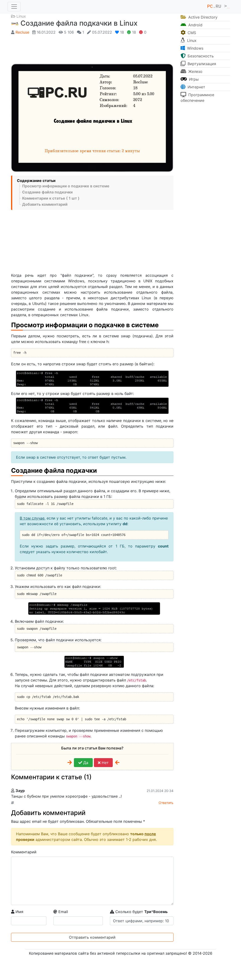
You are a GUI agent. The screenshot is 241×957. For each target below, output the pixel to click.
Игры (193, 79)
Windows (194, 48)
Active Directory (202, 17)
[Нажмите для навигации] (14, 6)
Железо (194, 71)
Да (85, 762)
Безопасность (200, 56)
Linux (21, 16)
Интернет (195, 87)
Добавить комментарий (45, 204)
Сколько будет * (141, 911)
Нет (104, 762)
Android (194, 25)
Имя (18, 911)
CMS (191, 32)
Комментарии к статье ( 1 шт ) (51, 198)
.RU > (218, 6)
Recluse (22, 32)
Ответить (166, 803)
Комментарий (23, 852)
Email (62, 911)
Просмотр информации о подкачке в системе (65, 186)
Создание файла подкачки (47, 192)
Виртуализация (201, 63)
